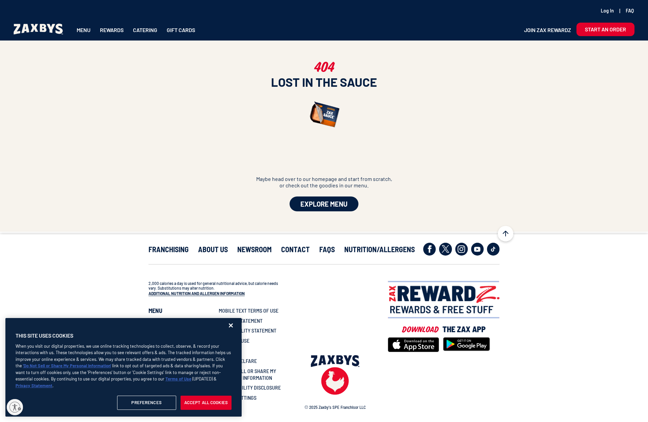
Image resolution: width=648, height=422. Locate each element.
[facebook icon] (429, 249)
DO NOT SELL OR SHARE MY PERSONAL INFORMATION (247, 374)
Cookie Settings (237, 397)
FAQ (630, 11)
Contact (295, 249)
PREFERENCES (146, 402)
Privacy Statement (34, 385)
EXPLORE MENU (324, 204)
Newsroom (254, 249)
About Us (213, 249)
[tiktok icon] (493, 249)
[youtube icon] (477, 249)
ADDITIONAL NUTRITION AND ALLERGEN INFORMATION (196, 293)
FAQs (327, 249)
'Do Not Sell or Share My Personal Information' (67, 365)
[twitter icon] (445, 249)
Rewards (112, 30)
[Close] (230, 325)
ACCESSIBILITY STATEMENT (247, 330)
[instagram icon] (461, 249)
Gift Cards (181, 30)
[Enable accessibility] (15, 407)
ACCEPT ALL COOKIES (206, 402)
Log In (607, 11)
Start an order (605, 29)
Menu (83, 30)
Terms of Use (178, 378)
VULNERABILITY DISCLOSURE (250, 387)
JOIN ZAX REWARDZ (547, 30)
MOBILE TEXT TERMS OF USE (248, 310)
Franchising (168, 249)
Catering (145, 30)
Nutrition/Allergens (379, 249)
